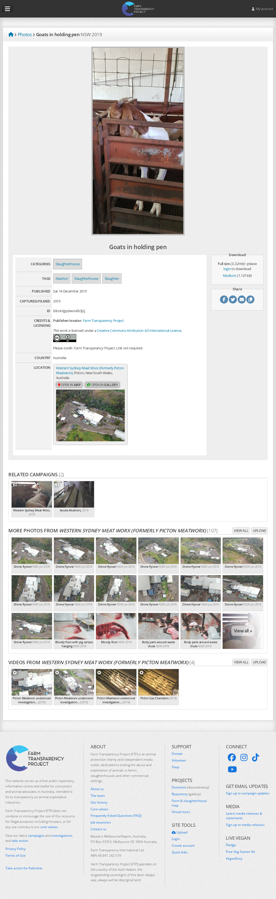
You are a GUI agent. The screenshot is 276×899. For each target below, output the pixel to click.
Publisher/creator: (67, 320)
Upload (259, 530)
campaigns (36, 835)
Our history (99, 802)
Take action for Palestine (23, 868)
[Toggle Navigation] (7, 8)
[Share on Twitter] (233, 299)
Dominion (190, 787)
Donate (177, 754)
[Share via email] (242, 299)
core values (49, 827)
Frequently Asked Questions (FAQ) (116, 816)
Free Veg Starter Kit (240, 852)
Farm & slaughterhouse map (189, 803)
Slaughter (112, 278)
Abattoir (62, 278)
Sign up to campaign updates (247, 793)
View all (241, 530)
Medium (229, 275)
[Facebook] (232, 757)
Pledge (231, 845)
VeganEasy (234, 858)
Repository (186, 794)
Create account (183, 845)
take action (20, 840)
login (227, 268)
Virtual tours (181, 812)
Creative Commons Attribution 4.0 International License (139, 330)
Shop (175, 767)
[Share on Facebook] (224, 299)
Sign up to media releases (245, 825)
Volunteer (179, 760)
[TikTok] (255, 757)
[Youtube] (232, 769)
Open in (70, 385)
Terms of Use (15, 855)
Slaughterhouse (68, 263)
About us (97, 789)
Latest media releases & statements (244, 815)
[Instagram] (244, 757)
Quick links (180, 852)
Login (176, 839)
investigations (61, 835)
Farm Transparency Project (103, 320)
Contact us (98, 829)
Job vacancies (101, 822)
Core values (99, 809)
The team (98, 796)
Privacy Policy (15, 849)
